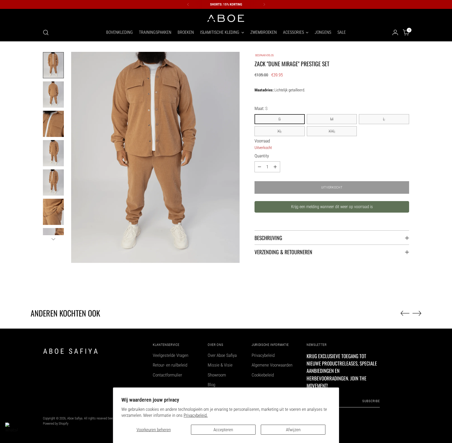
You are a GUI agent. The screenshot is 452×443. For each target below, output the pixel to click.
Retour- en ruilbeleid (170, 365)
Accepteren (223, 429)
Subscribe (371, 401)
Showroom (217, 375)
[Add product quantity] (275, 167)
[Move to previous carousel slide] (404, 313)
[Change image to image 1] (53, 65)
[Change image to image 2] (53, 94)
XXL (332, 131)
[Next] (264, 4)
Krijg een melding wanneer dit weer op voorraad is (332, 206)
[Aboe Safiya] (226, 18)
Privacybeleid (263, 355)
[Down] (53, 239)
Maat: (261, 108)
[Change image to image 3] (53, 124)
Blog (211, 384)
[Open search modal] (46, 32)
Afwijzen (293, 429)
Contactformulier (167, 375)
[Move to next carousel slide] (417, 313)
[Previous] (188, 4)
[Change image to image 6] (53, 212)
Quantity (262, 155)
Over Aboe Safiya (222, 355)
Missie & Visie (220, 365)
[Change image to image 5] (53, 182)
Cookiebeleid (263, 375)
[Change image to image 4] (53, 153)
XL (279, 131)
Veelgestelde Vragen (170, 355)
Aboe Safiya (74, 418)
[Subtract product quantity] (259, 167)
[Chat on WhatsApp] (11, 429)
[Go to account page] (395, 32)
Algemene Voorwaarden (272, 365)
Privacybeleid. (196, 415)
